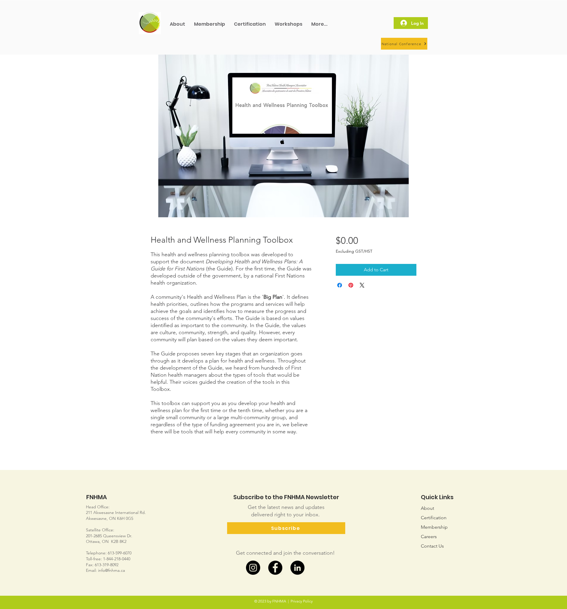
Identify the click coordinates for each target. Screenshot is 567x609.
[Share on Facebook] (339, 285)
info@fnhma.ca (111, 570)
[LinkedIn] (297, 568)
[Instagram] (253, 568)
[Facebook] (275, 568)
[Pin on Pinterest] (350, 285)
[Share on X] (362, 285)
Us (432, 546)
